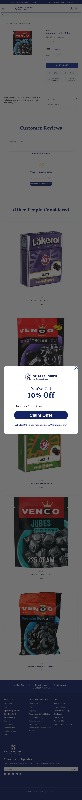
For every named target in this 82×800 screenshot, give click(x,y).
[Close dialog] (76, 368)
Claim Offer (41, 415)
